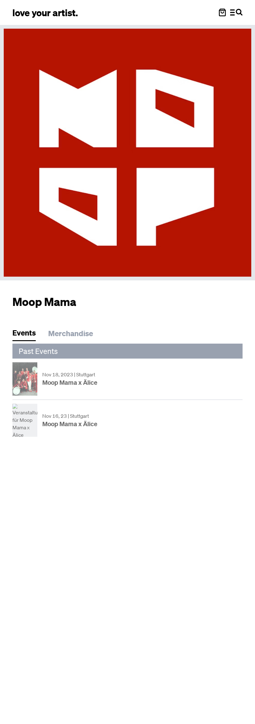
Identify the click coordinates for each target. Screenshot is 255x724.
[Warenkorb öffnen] (222, 12)
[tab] (27, 334)
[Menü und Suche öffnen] (236, 12)
